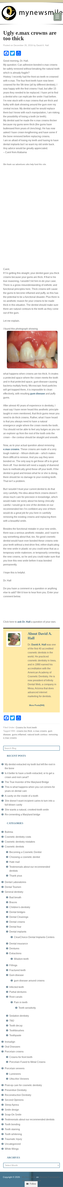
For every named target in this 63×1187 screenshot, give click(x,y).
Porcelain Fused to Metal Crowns (27, 1062)
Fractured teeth (17, 970)
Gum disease (16, 975)
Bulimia (9, 832)
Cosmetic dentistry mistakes (20, 841)
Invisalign (10, 1041)
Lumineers (15, 1074)
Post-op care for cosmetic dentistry (23, 1085)
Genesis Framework (49, 1177)
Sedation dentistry (19, 1015)
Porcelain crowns (14, 1051)
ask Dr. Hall (23, 621)
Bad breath (15, 897)
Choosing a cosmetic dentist (24, 857)
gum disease (37, 393)
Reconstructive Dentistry (18, 1095)
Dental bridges (17, 912)
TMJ (11, 1020)
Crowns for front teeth (26, 727)
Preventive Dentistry (16, 1090)
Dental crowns (17, 922)
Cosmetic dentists (14, 846)
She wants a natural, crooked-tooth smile (27, 809)
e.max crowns (11, 449)
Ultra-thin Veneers (19, 1078)
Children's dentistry (19, 907)
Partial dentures (17, 992)
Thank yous (15, 875)
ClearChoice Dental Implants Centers (34, 937)
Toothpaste (15, 1035)
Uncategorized (13, 1144)
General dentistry (14, 892)
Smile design (12, 1109)
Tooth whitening (13, 1134)
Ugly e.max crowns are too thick (29, 35)
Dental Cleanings (18, 917)
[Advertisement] (26, 216)
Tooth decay (15, 1025)
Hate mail (14, 862)
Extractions (15, 953)
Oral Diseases (12, 1046)
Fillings (13, 965)
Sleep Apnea (12, 1104)
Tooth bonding (12, 1124)
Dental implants (17, 931)
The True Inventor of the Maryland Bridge (27, 782)
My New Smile (29, 1177)
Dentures (14, 948)
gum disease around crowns (29, 980)
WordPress (27, 1180)
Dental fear (15, 926)
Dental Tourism (13, 887)
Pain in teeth (21, 1002)
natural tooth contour (37, 734)
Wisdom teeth (21, 959)
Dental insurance (18, 943)
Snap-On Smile (13, 1114)
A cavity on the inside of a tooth (21, 796)
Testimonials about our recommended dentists (29, 1119)
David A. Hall (38, 644)
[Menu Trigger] (57, 16)
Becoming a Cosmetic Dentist (25, 852)
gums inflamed (19, 734)
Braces (13, 902)
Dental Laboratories (15, 882)
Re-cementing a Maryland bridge (22, 814)
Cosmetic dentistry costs (18, 837)
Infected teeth (16, 987)
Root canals (15, 997)
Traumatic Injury (13, 1139)
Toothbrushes (16, 1030)
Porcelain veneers (14, 1068)
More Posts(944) (36, 705)
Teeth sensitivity (27, 1008)
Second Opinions (14, 1100)
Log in (38, 1180)
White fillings (12, 1149)
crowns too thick (24, 731)
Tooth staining (12, 1129)
